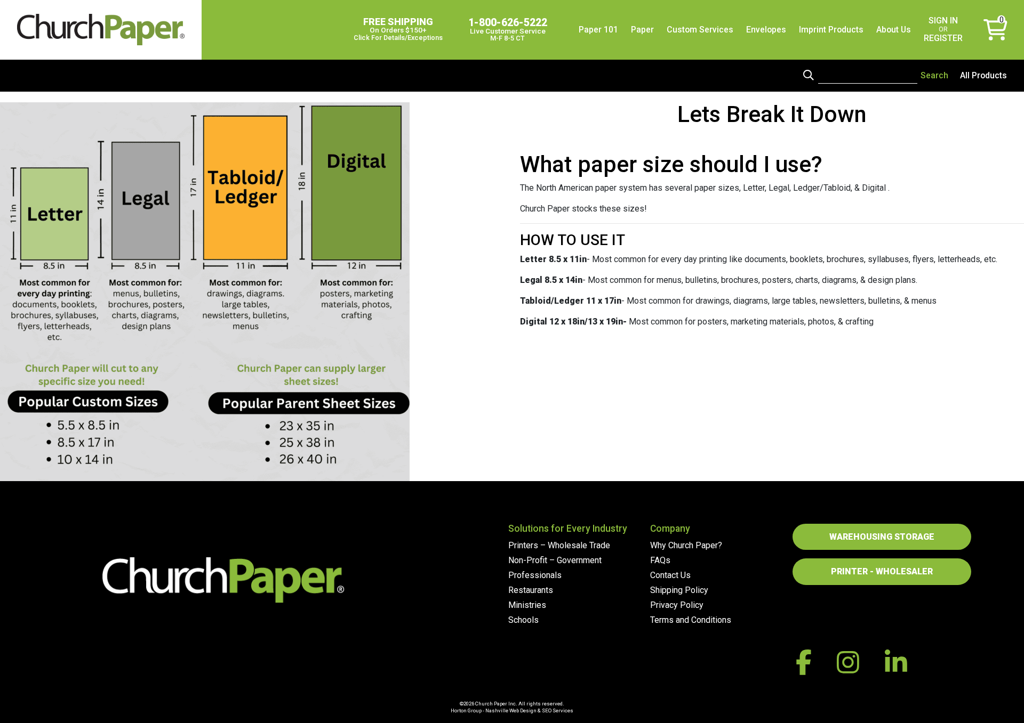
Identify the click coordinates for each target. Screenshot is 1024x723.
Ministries (527, 605)
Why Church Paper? (686, 545)
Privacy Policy (676, 605)
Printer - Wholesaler (882, 571)
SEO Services (557, 710)
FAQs (660, 560)
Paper (642, 30)
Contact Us (670, 575)
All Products (983, 75)
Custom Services (700, 30)
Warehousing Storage (881, 537)
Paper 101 (598, 30)
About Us (893, 30)
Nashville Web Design (511, 710)
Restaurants (530, 590)
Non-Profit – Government (555, 560)
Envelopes (766, 30)
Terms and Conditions (690, 620)
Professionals (535, 575)
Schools (523, 620)
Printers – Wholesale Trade (559, 545)
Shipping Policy (679, 590)
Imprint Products (831, 30)
